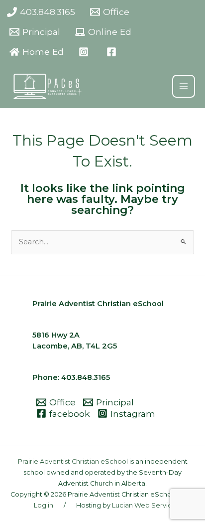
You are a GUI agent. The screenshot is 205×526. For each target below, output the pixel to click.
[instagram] (85, 52)
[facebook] (113, 52)
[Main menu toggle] (183, 86)
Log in (43, 505)
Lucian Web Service (144, 505)
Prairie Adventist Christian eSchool (73, 461)
